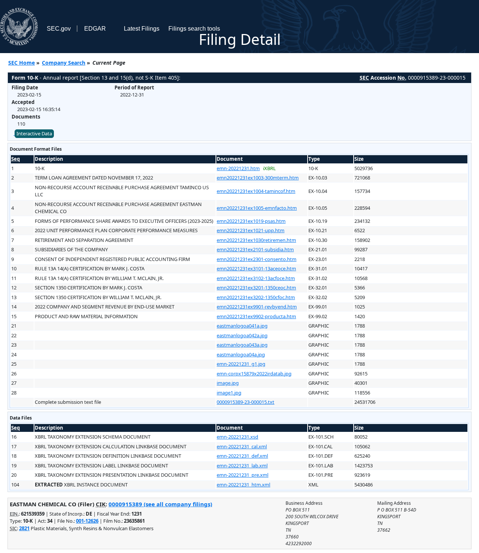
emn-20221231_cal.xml (242, 446)
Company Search (63, 62)
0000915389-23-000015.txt (245, 402)
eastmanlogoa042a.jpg (242, 335)
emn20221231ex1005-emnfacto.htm (257, 208)
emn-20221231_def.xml (242, 455)
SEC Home (21, 62)
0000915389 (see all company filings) (160, 504)
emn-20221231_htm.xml (243, 484)
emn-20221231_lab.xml (242, 465)
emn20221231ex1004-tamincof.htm (256, 191)
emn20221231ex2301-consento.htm (256, 259)
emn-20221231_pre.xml (242, 474)
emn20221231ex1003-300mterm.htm (258, 177)
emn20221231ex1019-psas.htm (251, 221)
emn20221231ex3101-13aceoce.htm (256, 268)
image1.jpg (229, 392)
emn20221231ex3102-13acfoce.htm (256, 278)
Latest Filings (141, 28)
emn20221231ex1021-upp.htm (250, 230)
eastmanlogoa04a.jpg (241, 354)
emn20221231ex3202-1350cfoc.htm (256, 297)
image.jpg (228, 383)
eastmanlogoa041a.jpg (242, 325)
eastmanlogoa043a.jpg (242, 344)
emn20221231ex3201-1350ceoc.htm (256, 287)
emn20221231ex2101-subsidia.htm (255, 249)
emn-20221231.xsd (237, 436)
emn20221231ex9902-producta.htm (256, 316)
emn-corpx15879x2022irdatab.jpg (254, 373)
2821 (24, 528)
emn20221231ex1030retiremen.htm (256, 240)
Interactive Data (34, 133)
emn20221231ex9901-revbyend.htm (257, 306)
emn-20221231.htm (238, 168)
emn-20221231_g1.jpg (241, 363)
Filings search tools (194, 28)
